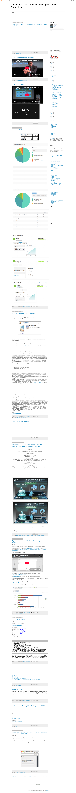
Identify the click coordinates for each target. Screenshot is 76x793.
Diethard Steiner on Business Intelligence (57, 165)
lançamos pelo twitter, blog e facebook (32, 548)
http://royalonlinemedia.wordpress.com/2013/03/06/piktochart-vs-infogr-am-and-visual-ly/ (26, 679)
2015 (52, 70)
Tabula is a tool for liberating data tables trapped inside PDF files (29, 706)
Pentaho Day (27, 345)
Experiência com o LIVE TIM (26, 535)
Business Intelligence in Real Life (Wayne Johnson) (56, 161)
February (53, 109)
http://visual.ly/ (14, 676)
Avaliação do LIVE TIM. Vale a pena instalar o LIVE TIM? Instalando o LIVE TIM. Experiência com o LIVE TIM (27, 445)
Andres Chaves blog (54, 157)
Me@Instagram (53, 127)
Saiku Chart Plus (20, 549)
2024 (52, 63)
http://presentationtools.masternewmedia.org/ (19, 678)
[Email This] (33, 52)
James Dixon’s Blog (54, 175)
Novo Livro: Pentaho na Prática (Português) (23, 313)
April (52, 84)
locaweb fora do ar (18, 772)
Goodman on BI (53, 171)
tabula (16, 726)
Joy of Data (52, 177)
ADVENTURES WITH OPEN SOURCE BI (57, 155)
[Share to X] (35, 52)
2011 (52, 113)
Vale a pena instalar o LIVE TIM (40, 535)
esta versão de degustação (37, 382)
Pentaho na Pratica (23, 417)
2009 (52, 116)
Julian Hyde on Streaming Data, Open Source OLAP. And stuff (56, 179)
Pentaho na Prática (54, 191)
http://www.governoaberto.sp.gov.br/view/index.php (19, 696)
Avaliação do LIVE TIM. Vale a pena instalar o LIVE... (57, 96)
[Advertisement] (38, 17)
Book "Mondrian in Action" (19, 619)
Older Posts (45, 776)
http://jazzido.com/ (15, 717)
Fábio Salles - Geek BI (54, 168)
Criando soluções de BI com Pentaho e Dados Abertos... (57, 86)
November (53, 75)
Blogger (47, 790)
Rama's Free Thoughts (54, 192)
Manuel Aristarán (36, 713)
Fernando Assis (27, 120)
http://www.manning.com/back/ (17, 625)
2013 (52, 72)
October (53, 76)
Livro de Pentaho (18, 417)
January (53, 110)
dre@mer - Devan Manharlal (55, 201)
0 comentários (28, 306)
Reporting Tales (53, 194)
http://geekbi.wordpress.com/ (16, 413)
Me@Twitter (52, 132)
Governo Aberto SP (17, 689)
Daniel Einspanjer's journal (55, 163)
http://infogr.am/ (14, 675)
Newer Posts (14, 776)
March (53, 108)
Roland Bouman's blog (54, 195)
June (52, 81)
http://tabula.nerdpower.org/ (16, 718)
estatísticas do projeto (16, 576)
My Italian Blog (53, 133)
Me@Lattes (52, 128)
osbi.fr (52, 203)
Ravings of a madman (54, 193)
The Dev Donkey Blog (54, 196)
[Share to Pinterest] (37, 52)
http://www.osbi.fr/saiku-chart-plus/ (17, 582)
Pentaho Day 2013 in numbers (20, 130)
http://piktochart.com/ (15, 677)
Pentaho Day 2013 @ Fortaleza (20, 421)
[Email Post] (31, 306)
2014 (52, 71)
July (52, 80)
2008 (52, 117)
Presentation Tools (17, 667)
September (53, 77)
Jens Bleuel (52, 176)
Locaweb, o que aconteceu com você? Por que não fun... (57, 106)
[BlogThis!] (34, 52)
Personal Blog (53, 134)
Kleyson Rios (53, 180)
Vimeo (32, 120)
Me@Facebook (53, 125)
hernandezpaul (53, 202)
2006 (52, 120)
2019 (52, 66)
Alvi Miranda (53, 156)
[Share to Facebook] (36, 52)
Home (13, 12)
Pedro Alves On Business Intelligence (56, 187)
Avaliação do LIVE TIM (19, 535)
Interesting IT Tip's (53, 174)
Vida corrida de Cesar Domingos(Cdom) (57, 200)
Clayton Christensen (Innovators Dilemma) (23, 57)
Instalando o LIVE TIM (33, 535)
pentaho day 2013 (18, 53)
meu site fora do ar (23, 772)
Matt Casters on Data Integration (56, 184)
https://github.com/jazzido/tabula (17, 721)
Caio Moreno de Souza (34, 386)
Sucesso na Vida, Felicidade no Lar (17, 120)
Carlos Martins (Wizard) (18, 84)
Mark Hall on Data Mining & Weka (56, 183)
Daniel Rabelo (53, 164)
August (53, 79)
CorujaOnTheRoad (54, 124)
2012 (52, 112)
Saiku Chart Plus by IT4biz (19, 613)
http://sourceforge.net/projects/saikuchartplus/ (19, 574)
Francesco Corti (53, 167)
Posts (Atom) (18, 777)
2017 (52, 67)
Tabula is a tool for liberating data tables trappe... (57, 104)
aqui (52, 50)
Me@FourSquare (53, 126)
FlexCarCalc (52, 138)
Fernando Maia (53, 166)
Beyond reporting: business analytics (19, 628)
